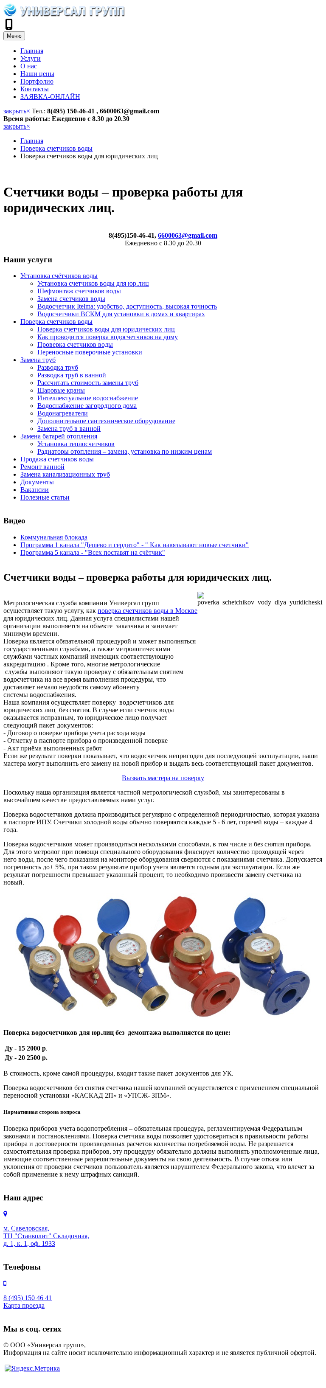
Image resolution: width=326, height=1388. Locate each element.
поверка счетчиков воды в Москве (147, 610)
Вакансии (34, 489)
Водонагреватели (62, 413)
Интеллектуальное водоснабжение (87, 398)
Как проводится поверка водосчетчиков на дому (107, 336)
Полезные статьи (45, 497)
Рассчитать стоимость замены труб (87, 382)
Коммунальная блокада (53, 537)
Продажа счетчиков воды (57, 459)
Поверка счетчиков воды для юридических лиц (106, 329)
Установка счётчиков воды (59, 275)
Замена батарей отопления (58, 436)
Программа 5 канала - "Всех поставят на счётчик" (92, 552)
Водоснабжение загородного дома (87, 405)
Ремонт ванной (42, 466)
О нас (28, 66)
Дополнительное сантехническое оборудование (106, 420)
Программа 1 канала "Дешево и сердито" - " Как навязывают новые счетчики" (134, 544)
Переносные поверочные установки (89, 352)
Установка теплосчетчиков (76, 443)
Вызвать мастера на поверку (163, 777)
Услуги (30, 58)
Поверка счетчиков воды (56, 148)
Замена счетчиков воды (71, 298)
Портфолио (36, 81)
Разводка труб (57, 367)
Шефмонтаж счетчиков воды (79, 291)
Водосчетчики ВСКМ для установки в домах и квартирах (121, 313)
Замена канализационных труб (65, 474)
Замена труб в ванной (69, 428)
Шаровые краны (61, 390)
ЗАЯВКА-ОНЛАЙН (50, 96)
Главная (31, 50)
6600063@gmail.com (187, 235)
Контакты (34, 89)
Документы (37, 482)
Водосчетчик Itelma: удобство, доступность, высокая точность (127, 306)
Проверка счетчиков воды (75, 344)
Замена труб (38, 359)
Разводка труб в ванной (71, 375)
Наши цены (37, 73)
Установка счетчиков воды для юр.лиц (93, 283)
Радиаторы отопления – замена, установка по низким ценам (124, 451)
